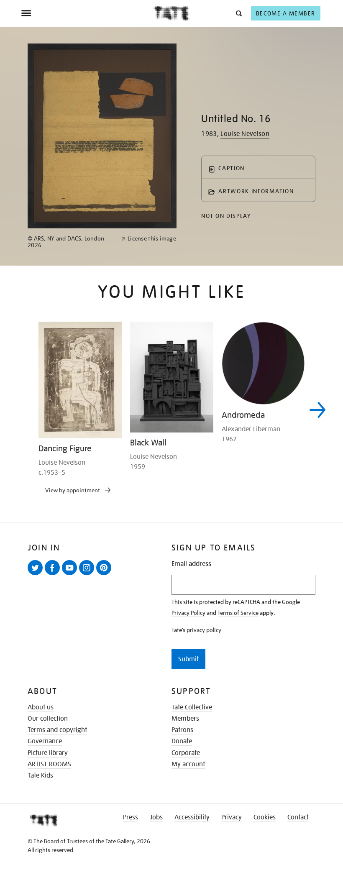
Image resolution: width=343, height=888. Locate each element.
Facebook (54, 574)
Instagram (88, 574)
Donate (182, 741)
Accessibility (192, 817)
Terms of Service (238, 613)
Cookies (264, 817)
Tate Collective (192, 707)
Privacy (231, 817)
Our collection (48, 718)
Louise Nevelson (244, 134)
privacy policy (204, 630)
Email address (191, 564)
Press (130, 817)
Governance (45, 741)
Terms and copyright (57, 730)
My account (188, 764)
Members (185, 718)
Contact (298, 817)
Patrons (182, 730)
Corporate (186, 753)
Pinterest (105, 574)
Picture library (48, 753)
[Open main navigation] (87, 13)
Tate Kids (40, 775)
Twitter (37, 574)
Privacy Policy (188, 613)
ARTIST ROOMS (49, 764)
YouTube (71, 574)
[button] (238, 13)
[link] (71, 242)
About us (41, 707)
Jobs (156, 817)
